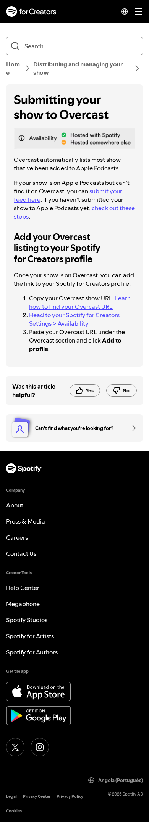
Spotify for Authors (32, 652)
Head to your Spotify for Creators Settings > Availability (74, 319)
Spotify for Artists (30, 636)
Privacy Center (36, 796)
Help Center (22, 587)
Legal (11, 796)
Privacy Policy (70, 796)
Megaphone (23, 604)
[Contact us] (131, 428)
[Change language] (124, 11)
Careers (17, 537)
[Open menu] (138, 11)
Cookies (14, 811)
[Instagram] (40, 747)
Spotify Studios (26, 620)
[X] (15, 747)
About (14, 505)
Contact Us (21, 553)
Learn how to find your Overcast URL (80, 302)
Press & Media (25, 521)
